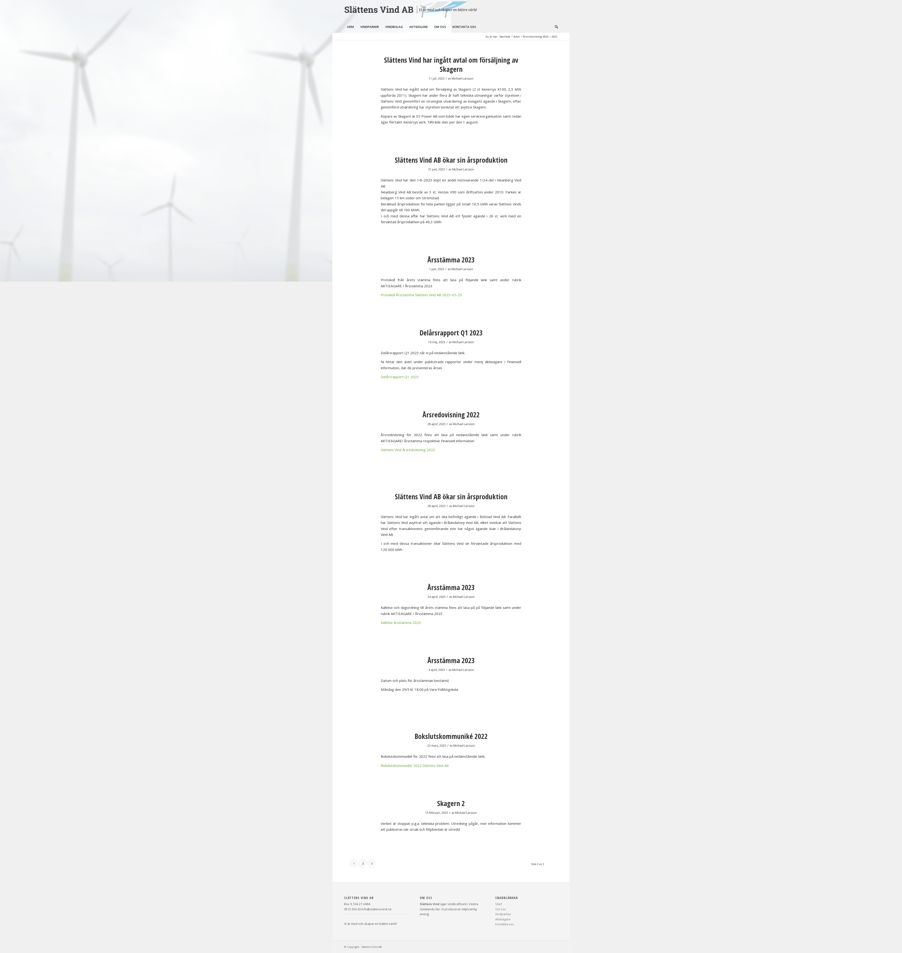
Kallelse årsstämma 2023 (401, 622)
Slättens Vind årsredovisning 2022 (408, 449)
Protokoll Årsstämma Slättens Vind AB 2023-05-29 (421, 294)
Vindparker (503, 914)
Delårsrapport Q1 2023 (451, 333)
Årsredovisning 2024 (535, 36)
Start (498, 904)
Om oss (500, 909)
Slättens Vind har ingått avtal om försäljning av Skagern (451, 64)
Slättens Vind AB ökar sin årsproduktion (451, 160)
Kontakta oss (504, 924)
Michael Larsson (462, 79)
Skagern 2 (451, 803)
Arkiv (516, 36)
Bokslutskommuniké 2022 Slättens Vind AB (415, 765)
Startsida (504, 36)
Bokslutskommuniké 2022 (451, 736)
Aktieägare (503, 919)
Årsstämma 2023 (451, 260)
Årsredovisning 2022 (451, 414)
